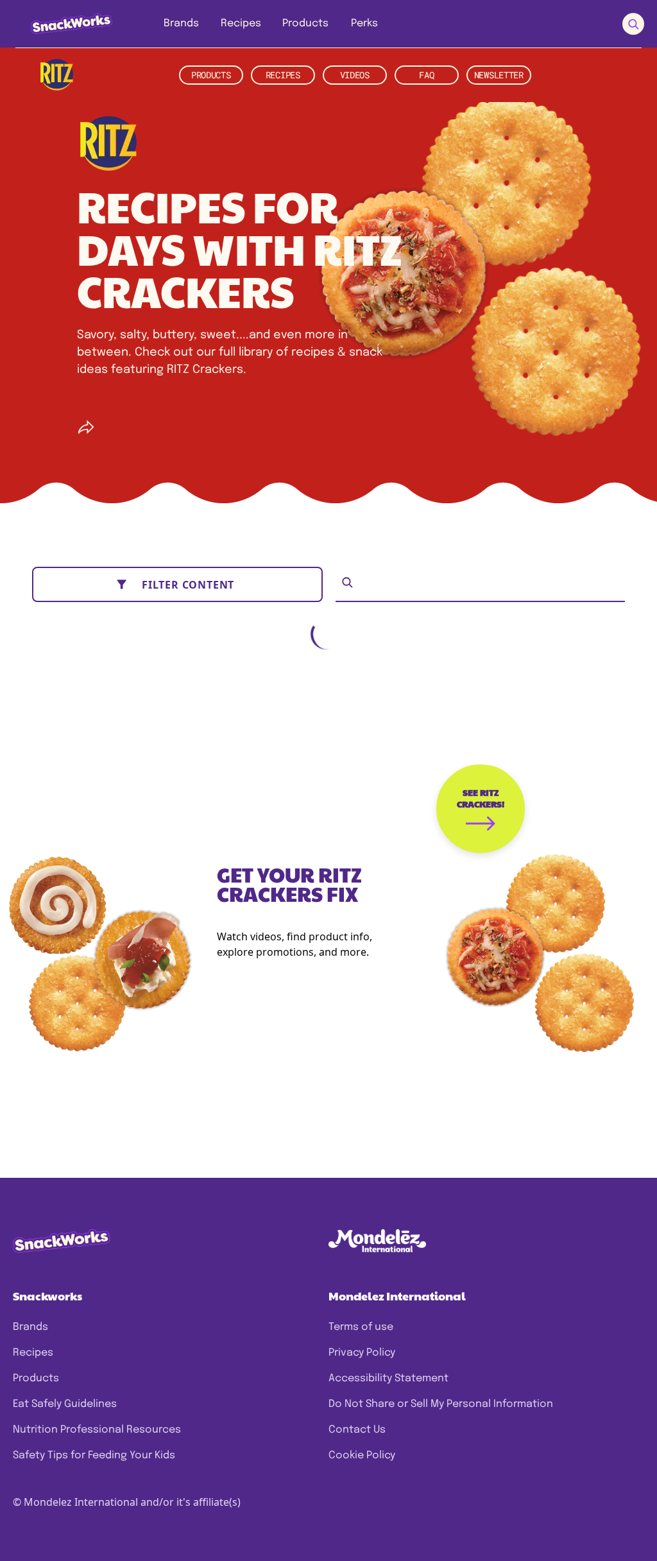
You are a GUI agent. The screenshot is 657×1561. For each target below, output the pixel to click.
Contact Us (357, 1429)
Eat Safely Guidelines (65, 1404)
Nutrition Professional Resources (97, 1429)
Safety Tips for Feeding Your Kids (94, 1455)
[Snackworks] (62, 23)
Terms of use (360, 1327)
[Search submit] (633, 24)
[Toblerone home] (57, 74)
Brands (30, 1327)
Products (36, 1378)
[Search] (347, 582)
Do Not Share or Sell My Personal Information (440, 1404)
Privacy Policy (361, 1352)
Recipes (33, 1352)
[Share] (86, 427)
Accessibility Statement (388, 1378)
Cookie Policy (361, 1455)
